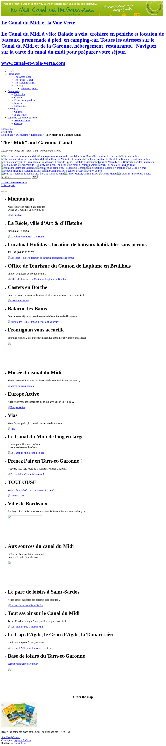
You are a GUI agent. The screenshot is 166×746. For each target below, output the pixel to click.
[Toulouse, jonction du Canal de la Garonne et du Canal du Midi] (117, 159)
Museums (19, 103)
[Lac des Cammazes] (142, 162)
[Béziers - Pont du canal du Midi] (18, 156)
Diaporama (20, 106)
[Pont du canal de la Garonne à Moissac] (22, 170)
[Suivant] (6, 191)
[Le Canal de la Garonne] (105, 156)
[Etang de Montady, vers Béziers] (113, 162)
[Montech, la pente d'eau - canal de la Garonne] (62, 167)
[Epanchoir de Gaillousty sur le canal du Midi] (42, 164)
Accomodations (22, 120)
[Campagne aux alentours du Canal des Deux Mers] (64, 156)
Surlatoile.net (20, 743)
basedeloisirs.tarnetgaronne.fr (23, 663)
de (2, 131)
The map (18, 85)
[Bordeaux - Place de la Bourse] (134, 173)
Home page (7, 134)
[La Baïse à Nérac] (136, 167)
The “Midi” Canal (23, 79)
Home (11, 71)
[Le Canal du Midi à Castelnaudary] (64, 159)
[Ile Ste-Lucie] (9, 164)
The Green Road (22, 76)
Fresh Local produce (24, 100)
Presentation (14, 74)
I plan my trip (8, 185)
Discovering (14, 91)
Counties (18, 97)
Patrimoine (19, 94)
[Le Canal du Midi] (129, 156)
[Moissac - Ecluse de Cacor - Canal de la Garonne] (68, 162)
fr (11, 131)
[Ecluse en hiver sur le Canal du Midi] (21, 162)
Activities (13, 108)
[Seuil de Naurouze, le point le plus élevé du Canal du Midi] (32, 173)
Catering (18, 123)
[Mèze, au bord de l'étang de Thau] (116, 164)
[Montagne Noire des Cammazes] (19, 167)
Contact (16, 737)
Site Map (6, 737)
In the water (20, 114)
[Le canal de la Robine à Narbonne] (106, 167)
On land (18, 111)
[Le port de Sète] (93, 170)
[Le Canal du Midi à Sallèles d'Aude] (63, 170)
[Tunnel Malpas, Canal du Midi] (81, 173)
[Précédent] (2, 191)
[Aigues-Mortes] (108, 173)
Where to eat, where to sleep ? (23, 117)
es (9, 131)
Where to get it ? (29, 88)
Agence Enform (22, 740)
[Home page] (82, 15)
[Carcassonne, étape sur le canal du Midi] (22, 159)
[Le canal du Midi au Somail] (82, 164)
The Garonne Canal (24, 82)
